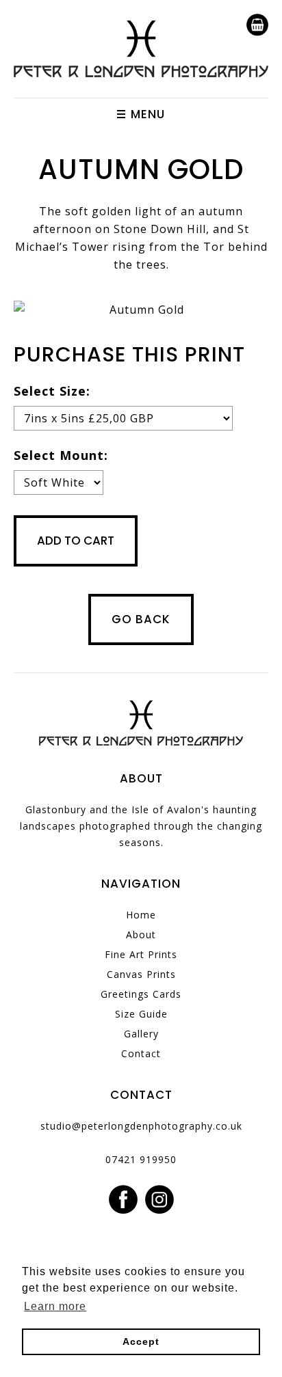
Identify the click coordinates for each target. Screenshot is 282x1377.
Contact (141, 1053)
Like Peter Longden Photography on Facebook (123, 1199)
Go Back (141, 619)
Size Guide (141, 1013)
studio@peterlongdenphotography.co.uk (141, 1125)
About (141, 934)
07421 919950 (141, 1159)
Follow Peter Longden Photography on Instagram (159, 1199)
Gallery (141, 1033)
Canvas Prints (141, 974)
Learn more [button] (55, 1306)
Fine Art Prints (141, 954)
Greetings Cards (141, 993)
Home (141, 914)
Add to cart (75, 540)
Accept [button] (141, 1341)
